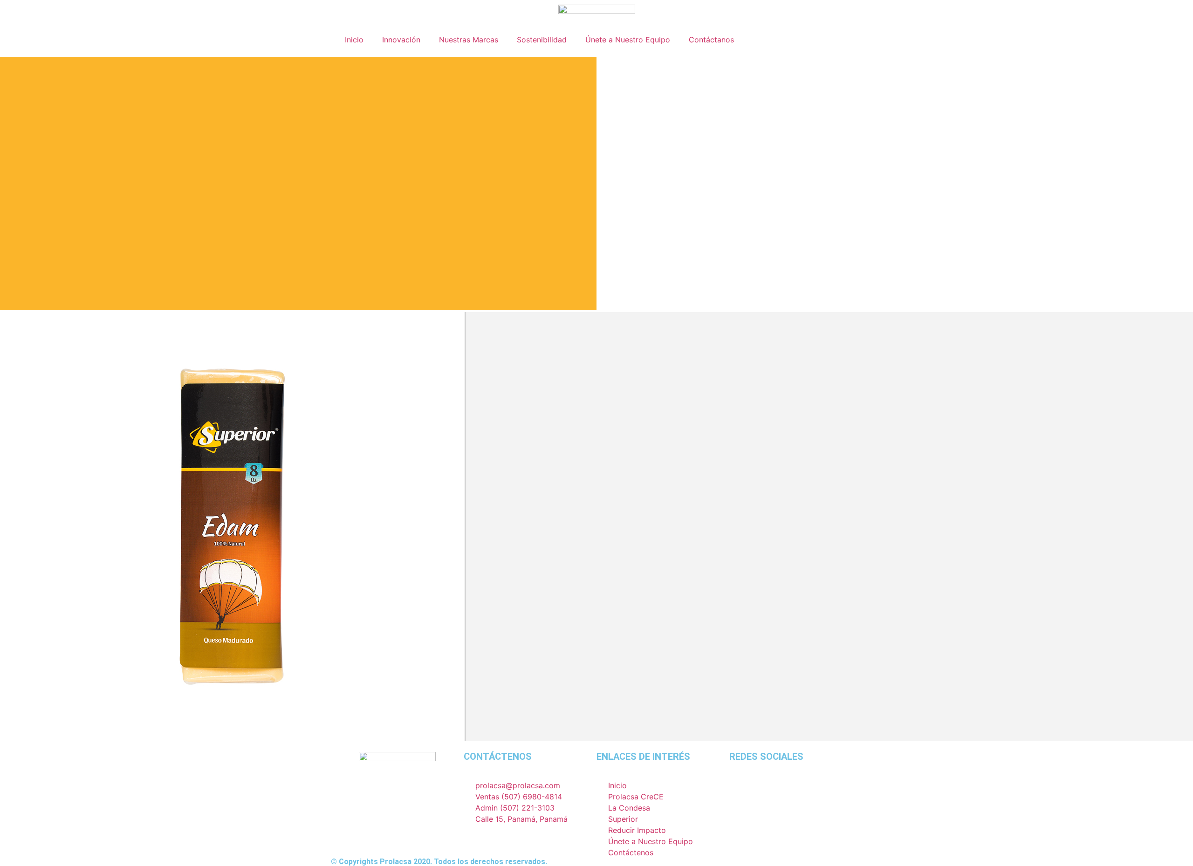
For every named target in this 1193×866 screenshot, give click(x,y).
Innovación (401, 39)
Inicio (354, 39)
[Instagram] (741, 791)
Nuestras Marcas (468, 39)
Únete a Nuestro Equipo (627, 39)
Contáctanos (711, 39)
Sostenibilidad (542, 39)
